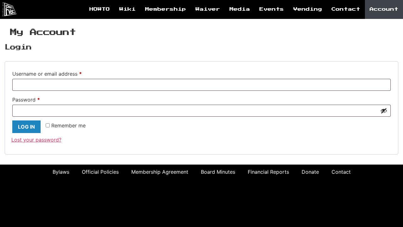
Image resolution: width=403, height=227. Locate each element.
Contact (346, 9)
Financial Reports (268, 172)
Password (36, 99)
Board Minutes (218, 172)
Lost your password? (36, 140)
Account (384, 9)
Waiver (208, 9)
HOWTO (99, 9)
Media (240, 9)
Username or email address (57, 73)
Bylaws (61, 172)
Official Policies (100, 172)
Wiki (127, 9)
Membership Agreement (159, 172)
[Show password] (383, 110)
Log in (26, 127)
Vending (307, 9)
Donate (310, 172)
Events (271, 9)
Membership (165, 9)
